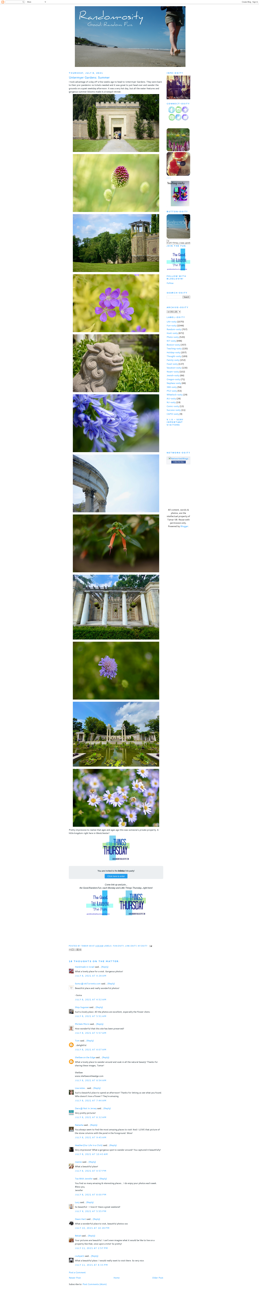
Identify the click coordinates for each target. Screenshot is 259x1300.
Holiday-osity (173, 352)
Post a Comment (77, 1272)
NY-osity (142, 946)
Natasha (79, 1124)
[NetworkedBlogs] (178, 458)
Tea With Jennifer (84, 1178)
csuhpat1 (79, 1255)
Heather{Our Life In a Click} (89, 1145)
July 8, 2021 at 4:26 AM (90, 975)
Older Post (157, 1277)
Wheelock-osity (175, 394)
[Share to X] (75, 949)
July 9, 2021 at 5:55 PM (90, 1211)
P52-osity (172, 390)
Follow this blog (178, 462)
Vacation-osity (174, 367)
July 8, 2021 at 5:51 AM (90, 1016)
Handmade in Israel (84, 966)
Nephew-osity (174, 383)
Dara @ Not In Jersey (86, 1108)
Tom (77, 1040)
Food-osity (172, 363)
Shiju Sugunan (82, 1007)
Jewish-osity (173, 375)
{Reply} (104, 966)
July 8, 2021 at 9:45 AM (90, 1137)
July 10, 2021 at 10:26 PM (92, 1227)
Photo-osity (173, 336)
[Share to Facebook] (77, 949)
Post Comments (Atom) (95, 1284)
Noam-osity (173, 371)
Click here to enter (116, 876)
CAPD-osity (173, 413)
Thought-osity (174, 356)
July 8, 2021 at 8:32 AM (90, 1117)
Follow (170, 283)
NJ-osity (171, 402)
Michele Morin (82, 1023)
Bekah (78, 1235)
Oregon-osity (173, 379)
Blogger (184, 526)
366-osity (172, 386)
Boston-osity (173, 344)
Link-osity (131, 946)
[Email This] (70, 949)
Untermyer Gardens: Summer (89, 77)
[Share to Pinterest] (80, 949)
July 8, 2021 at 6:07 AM (90, 1049)
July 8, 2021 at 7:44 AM (90, 1100)
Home (116, 1277)
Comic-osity (173, 406)
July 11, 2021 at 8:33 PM (91, 1264)
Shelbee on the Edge (85, 1057)
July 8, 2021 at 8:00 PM (90, 1194)
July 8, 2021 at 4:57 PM (90, 1170)
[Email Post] (150, 946)
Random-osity (174, 329)
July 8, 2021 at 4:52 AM (90, 999)
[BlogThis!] (72, 949)
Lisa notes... (80, 1088)
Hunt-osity (172, 333)
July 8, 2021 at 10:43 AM (91, 1154)
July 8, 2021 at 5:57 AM (90, 1032)
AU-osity (171, 398)
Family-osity (173, 359)
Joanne (78, 1161)
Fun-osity (118, 946)
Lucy (77, 1202)
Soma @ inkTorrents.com (88, 983)
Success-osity (174, 409)
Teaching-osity (174, 348)
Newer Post (75, 1277)
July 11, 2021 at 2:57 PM (91, 1248)
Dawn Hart (80, 1219)
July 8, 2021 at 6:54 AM (90, 1080)
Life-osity (171, 321)
